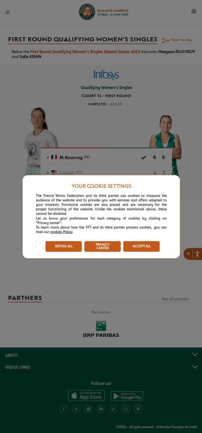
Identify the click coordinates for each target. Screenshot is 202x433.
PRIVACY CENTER (102, 246)
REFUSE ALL (64, 246)
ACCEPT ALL (142, 246)
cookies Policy (61, 232)
